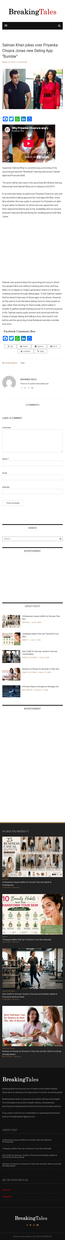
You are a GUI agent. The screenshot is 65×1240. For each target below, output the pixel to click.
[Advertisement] (32, 247)
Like (11, 346)
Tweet (25, 346)
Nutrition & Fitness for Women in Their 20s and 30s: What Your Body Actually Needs (31, 1165)
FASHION (25, 622)
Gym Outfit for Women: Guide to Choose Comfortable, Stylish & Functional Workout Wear (29, 1156)
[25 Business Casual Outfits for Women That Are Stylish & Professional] (11, 621)
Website (6, 487)
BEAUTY (25, 640)
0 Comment (22, 62)
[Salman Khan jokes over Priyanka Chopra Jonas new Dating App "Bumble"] (32, 91)
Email (4, 473)
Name (5, 459)
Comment (6, 428)
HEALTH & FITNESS (29, 658)
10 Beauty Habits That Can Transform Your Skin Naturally (26, 939)
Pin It (55, 346)
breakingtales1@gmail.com (23, 1116)
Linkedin (26, 351)
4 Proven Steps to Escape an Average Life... (41, 686)
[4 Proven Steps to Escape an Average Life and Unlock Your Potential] (11, 691)
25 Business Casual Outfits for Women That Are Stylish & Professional (26, 1141)
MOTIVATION (27, 690)
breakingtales (11, 363)
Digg (42, 351)
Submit (40, 346)
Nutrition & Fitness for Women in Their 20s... (41, 669)
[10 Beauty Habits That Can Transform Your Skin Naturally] (11, 639)
